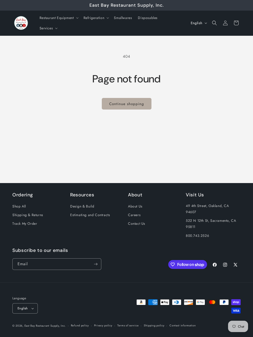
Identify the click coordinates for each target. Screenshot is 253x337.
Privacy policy (103, 325)
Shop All (19, 206)
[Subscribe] (95, 264)
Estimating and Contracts (90, 214)
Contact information (182, 325)
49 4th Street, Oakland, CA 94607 (207, 208)
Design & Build (82, 206)
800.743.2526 (197, 235)
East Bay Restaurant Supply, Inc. (45, 326)
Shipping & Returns (27, 214)
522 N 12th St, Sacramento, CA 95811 (211, 223)
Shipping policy (154, 325)
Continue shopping (126, 104)
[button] (59, 18)
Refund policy (80, 325)
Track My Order (24, 223)
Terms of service (128, 325)
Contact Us (136, 223)
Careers (134, 214)
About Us (135, 206)
